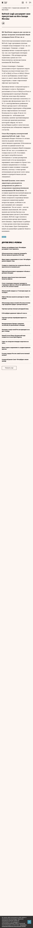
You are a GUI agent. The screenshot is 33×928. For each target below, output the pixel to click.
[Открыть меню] (30, 3)
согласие (15, 922)
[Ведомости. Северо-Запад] (6, 2)
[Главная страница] (2, 2)
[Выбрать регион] (26, 2)
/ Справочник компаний (18, 8)
